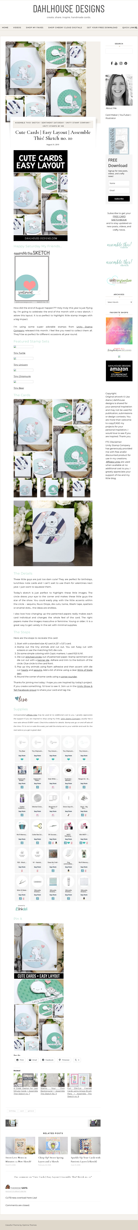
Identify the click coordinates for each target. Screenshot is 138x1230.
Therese (15, 1188)
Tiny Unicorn (21, 364)
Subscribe (119, 198)
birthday (12, 1111)
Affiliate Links (113, 462)
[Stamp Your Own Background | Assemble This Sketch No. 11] (53, 1080)
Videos (17, 27)
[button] (25, 487)
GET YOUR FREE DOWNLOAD (102, 27)
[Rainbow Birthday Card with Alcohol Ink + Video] (94, 1123)
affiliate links (31, 715)
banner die (43, 660)
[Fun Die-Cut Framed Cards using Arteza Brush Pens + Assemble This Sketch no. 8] (79, 1080)
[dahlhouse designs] (69, 12)
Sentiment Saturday (53, 123)
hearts (24, 670)
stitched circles (33, 657)
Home (5, 27)
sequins (38, 670)
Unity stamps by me (53, 126)
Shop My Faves (34, 27)
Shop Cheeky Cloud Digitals (65, 27)
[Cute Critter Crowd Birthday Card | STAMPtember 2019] (12, 1123)
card (22, 1111)
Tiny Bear (19, 388)
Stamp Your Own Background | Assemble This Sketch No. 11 (53, 1091)
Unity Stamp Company (78, 123)
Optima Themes (29, 1225)
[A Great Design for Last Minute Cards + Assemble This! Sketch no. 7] (26, 1080)
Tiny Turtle (19, 353)
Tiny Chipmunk (22, 376)
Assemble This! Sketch (27, 123)
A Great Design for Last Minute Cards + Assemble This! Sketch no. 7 (26, 1091)
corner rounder (69, 676)
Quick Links (129, 27)
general (31, 1111)
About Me (111, 108)
